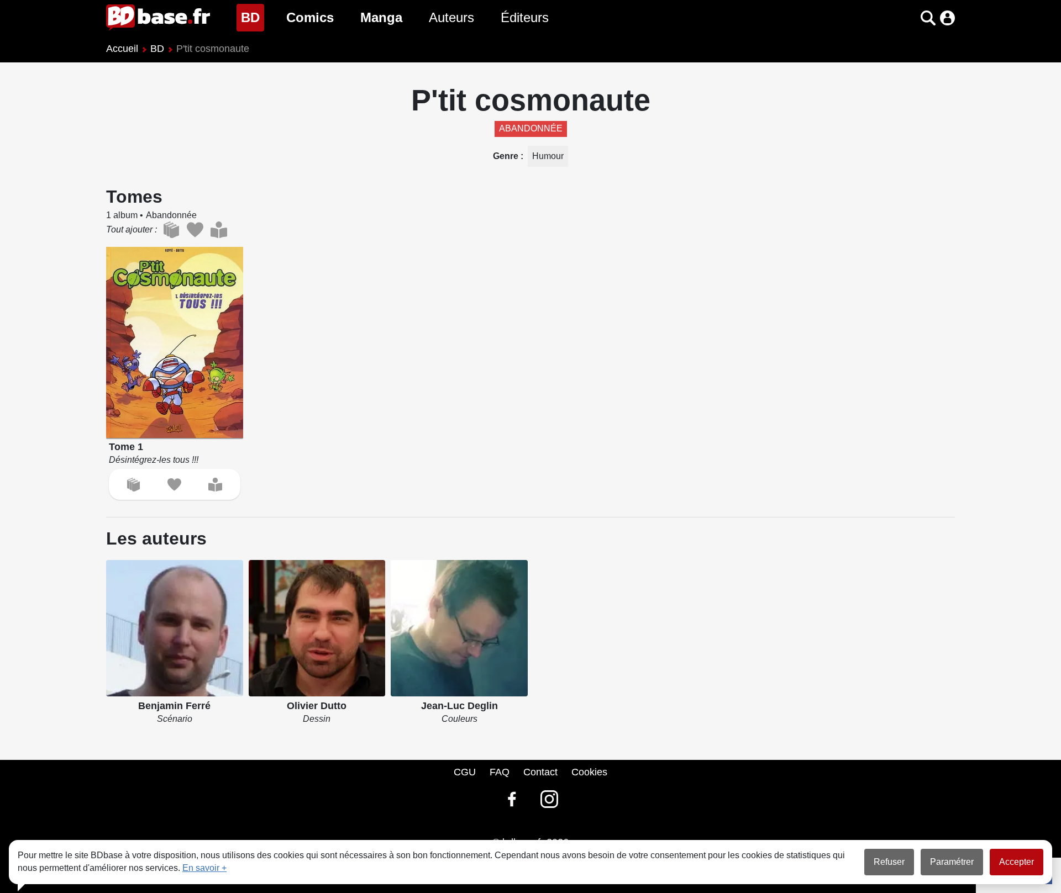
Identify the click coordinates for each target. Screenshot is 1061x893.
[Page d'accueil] (158, 17)
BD (252, 17)
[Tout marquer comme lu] (218, 229)
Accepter (1016, 861)
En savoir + (204, 868)
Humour (548, 156)
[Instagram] (549, 799)
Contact (540, 772)
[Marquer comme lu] (215, 485)
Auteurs (451, 17)
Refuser (889, 861)
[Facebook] (512, 799)
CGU (465, 772)
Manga (381, 17)
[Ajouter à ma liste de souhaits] (174, 485)
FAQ (500, 772)
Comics (310, 17)
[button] (908, 17)
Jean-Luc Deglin (459, 705)
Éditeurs (525, 17)
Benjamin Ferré (174, 705)
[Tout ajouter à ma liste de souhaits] (194, 229)
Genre (507, 156)
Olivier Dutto (316, 705)
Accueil (122, 48)
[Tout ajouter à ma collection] (171, 229)
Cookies (589, 772)
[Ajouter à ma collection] (133, 485)
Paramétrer (952, 861)
